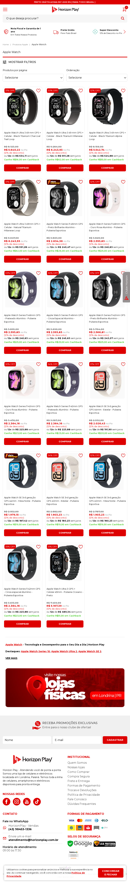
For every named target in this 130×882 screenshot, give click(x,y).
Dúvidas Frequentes (82, 803)
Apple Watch (39, 44)
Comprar (22, 167)
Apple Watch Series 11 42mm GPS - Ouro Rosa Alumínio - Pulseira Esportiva (22, 409)
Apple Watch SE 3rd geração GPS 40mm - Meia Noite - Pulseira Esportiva (107, 500)
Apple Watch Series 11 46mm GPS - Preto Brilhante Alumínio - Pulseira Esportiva (65, 227)
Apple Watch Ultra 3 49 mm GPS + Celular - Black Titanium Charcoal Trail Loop (22, 136)
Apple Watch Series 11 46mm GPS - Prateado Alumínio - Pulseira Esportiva (22, 318)
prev (6, 32)
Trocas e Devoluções (82, 790)
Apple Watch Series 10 (35, 651)
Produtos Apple (20, 44)
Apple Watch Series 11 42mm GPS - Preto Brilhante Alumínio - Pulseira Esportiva (107, 318)
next (124, 32)
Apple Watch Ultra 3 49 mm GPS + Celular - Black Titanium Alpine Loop (107, 136)
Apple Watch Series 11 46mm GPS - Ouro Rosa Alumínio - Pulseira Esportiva (107, 227)
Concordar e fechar (110, 872)
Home (6, 44)
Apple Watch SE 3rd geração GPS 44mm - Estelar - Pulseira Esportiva (105, 409)
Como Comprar (79, 771)
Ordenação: (73, 70)
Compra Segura (79, 776)
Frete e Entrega (79, 781)
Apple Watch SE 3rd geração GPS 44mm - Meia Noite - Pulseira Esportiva (22, 500)
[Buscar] (122, 18)
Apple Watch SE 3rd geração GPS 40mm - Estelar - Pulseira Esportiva (63, 500)
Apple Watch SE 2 (89, 651)
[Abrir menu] (6, 9)
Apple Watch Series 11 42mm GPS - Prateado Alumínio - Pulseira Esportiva (65, 409)
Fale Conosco (77, 799)
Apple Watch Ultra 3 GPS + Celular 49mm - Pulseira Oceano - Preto (65, 592)
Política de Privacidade (84, 794)
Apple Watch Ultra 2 (64, 651)
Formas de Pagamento (84, 785)
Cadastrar (115, 739)
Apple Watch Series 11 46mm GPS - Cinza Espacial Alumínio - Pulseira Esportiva (65, 318)
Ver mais (11, 658)
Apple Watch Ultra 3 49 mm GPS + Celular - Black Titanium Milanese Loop (65, 136)
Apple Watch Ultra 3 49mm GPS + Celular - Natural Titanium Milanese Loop (22, 227)
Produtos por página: (15, 70)
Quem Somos (77, 762)
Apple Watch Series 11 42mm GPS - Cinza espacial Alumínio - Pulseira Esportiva (22, 592)
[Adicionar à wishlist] (38, 90)
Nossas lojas (76, 767)
